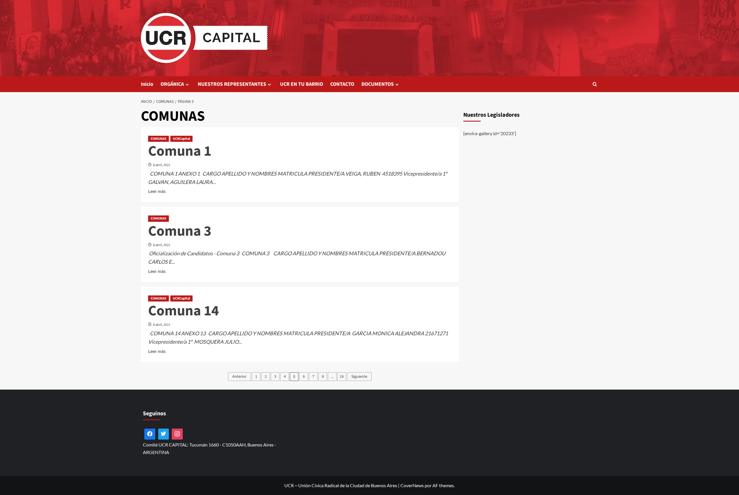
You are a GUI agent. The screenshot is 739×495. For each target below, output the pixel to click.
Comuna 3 (179, 231)
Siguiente (359, 376)
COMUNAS (158, 138)
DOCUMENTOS (377, 84)
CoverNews (412, 485)
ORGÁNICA (172, 84)
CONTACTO (342, 84)
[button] (594, 84)
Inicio (147, 84)
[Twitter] (164, 434)
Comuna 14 (183, 311)
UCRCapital (181, 138)
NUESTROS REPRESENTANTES (232, 84)
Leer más (157, 191)
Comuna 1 (179, 151)
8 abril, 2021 (161, 165)
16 (342, 376)
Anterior (239, 376)
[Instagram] (177, 434)
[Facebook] (150, 434)
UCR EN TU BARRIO (301, 84)
